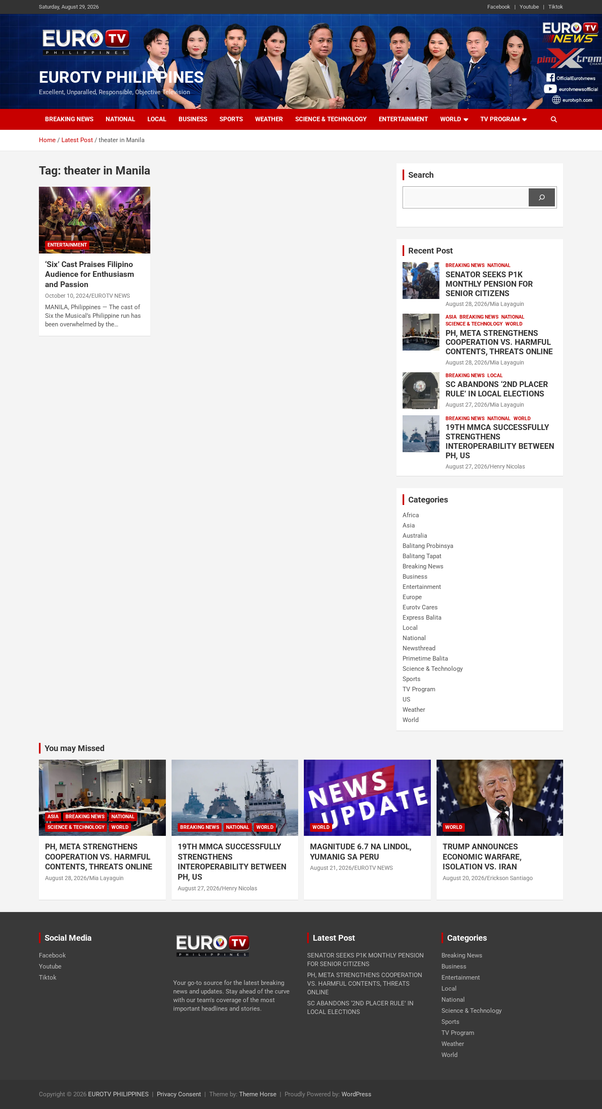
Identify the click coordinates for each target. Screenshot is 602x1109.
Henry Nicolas (507, 466)
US (406, 699)
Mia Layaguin (507, 304)
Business (193, 119)
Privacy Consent (179, 1094)
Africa (411, 515)
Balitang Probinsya (428, 546)
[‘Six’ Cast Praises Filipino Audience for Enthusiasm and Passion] (94, 219)
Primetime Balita (425, 658)
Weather (269, 119)
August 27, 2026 (466, 404)
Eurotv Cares (420, 607)
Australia (415, 535)
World (450, 119)
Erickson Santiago (510, 878)
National (120, 119)
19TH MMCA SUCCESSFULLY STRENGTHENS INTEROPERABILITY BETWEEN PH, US (500, 441)
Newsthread (419, 648)
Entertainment (403, 119)
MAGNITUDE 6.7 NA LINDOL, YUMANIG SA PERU (361, 852)
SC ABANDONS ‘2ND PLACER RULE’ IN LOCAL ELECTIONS (497, 389)
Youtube (529, 7)
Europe (412, 597)
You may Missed (74, 748)
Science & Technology (331, 119)
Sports (231, 119)
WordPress (356, 1094)
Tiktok (555, 7)
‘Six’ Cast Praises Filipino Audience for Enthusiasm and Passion (89, 274)
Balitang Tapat (422, 556)
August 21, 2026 (331, 868)
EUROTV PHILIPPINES (121, 77)
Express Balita (422, 617)
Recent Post (430, 251)
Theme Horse (257, 1094)
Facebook (498, 7)
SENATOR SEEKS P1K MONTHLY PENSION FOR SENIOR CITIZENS (489, 284)
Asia (451, 317)
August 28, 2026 (466, 304)
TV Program (500, 119)
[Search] (542, 197)
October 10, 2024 (67, 295)
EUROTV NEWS (110, 295)
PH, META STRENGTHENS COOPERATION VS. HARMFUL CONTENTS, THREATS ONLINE (499, 342)
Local (156, 119)
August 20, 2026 (463, 878)
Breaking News (69, 119)
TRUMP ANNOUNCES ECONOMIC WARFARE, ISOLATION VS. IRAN (483, 856)
